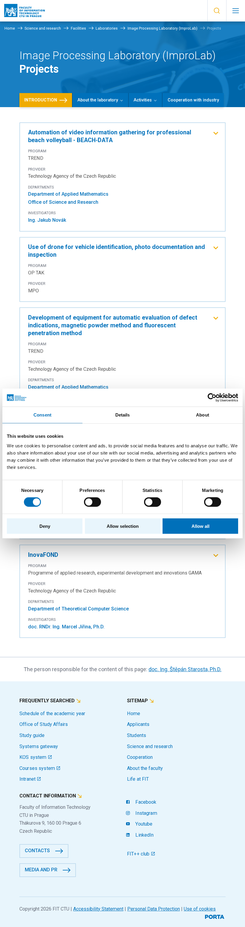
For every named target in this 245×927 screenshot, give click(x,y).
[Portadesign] (215, 916)
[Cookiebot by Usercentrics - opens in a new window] (212, 397)
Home (133, 713)
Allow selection (123, 525)
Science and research (150, 746)
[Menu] (235, 11)
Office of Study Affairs (43, 724)
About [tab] (202, 414)
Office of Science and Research (63, 202)
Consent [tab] (42, 414)
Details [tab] (122, 414)
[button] (216, 11)
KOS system (33, 757)
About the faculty (145, 768)
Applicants (138, 724)
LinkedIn (144, 835)
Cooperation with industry (193, 100)
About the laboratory (97, 100)
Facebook (145, 802)
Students (136, 735)
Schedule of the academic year (52, 713)
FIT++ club (139, 854)
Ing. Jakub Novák (47, 220)
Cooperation (140, 757)
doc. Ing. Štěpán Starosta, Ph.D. (184, 669)
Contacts (37, 850)
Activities (143, 100)
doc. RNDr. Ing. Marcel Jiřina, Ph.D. (66, 627)
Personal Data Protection (153, 909)
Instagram (145, 813)
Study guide (32, 735)
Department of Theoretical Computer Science (78, 609)
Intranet (28, 779)
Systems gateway (38, 746)
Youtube (143, 824)
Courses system (37, 768)
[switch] (92, 502)
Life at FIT (138, 779)
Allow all (200, 525)
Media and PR (41, 870)
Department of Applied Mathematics (68, 194)
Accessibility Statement (98, 909)
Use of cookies (200, 909)
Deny (44, 525)
